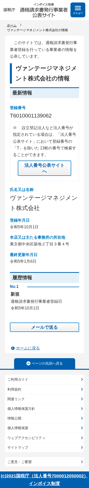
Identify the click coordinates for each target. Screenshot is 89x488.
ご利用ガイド (17, 379)
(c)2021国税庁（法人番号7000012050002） (44, 475)
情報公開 (14, 418)
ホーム (12, 25)
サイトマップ (17, 447)
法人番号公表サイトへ (44, 168)
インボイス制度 (44, 483)
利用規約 (14, 389)
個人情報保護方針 (21, 409)
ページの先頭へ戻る (47, 363)
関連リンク (16, 399)
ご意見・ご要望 (19, 462)
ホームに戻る (28, 348)
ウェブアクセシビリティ (26, 438)
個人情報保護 (17, 428)
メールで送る (44, 327)
